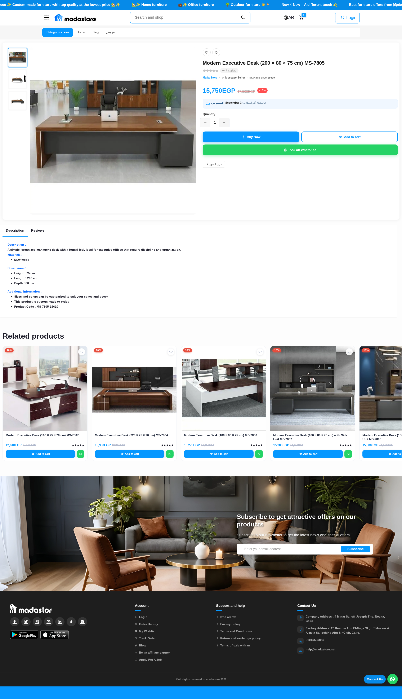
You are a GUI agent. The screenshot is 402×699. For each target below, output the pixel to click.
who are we (228, 617)
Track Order (147, 638)
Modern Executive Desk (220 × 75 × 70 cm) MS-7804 (131, 435)
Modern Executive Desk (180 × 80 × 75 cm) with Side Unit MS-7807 (310, 437)
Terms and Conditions (236, 631)
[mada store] (68, 608)
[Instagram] (37, 621)
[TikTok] (71, 621)
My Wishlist (147, 631)
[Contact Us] (392, 679)
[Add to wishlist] (207, 52)
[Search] (243, 17)
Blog (96, 32)
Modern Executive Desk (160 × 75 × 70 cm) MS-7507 (42, 435)
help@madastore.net (320, 649)
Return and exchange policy (240, 638)
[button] (46, 17)
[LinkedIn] (59, 621)
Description (15, 230)
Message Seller (235, 77)
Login (351, 17)
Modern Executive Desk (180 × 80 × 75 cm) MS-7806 (220, 435)
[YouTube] (48, 621)
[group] (102, 131)
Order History (148, 624)
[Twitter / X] (26, 621)
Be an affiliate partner (154, 652)
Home (81, 32)
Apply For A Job (150, 659)
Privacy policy (230, 624)
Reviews (37, 230)
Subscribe (355, 549)
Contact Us (375, 679)
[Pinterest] (82, 621)
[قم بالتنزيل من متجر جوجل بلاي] (24, 635)
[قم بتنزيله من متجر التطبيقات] (54, 635)
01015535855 (315, 640)
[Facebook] (14, 621)
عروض (110, 32)
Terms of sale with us (235, 645)
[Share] (216, 52)
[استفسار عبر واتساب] (80, 454)
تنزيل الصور (216, 164)
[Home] (75, 17)
